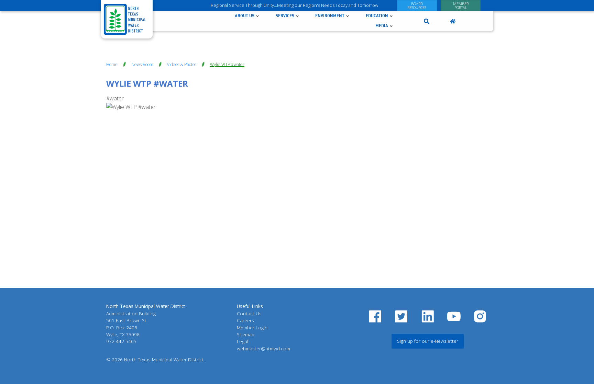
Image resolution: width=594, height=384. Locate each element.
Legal (242, 341)
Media (381, 25)
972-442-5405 (121, 341)
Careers (245, 320)
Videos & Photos (181, 64)
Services (285, 15)
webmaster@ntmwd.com (263, 348)
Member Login (252, 327)
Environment (329, 15)
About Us (244, 15)
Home (112, 64)
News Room (142, 64)
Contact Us (249, 313)
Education (377, 15)
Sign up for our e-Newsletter (427, 341)
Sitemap (245, 334)
